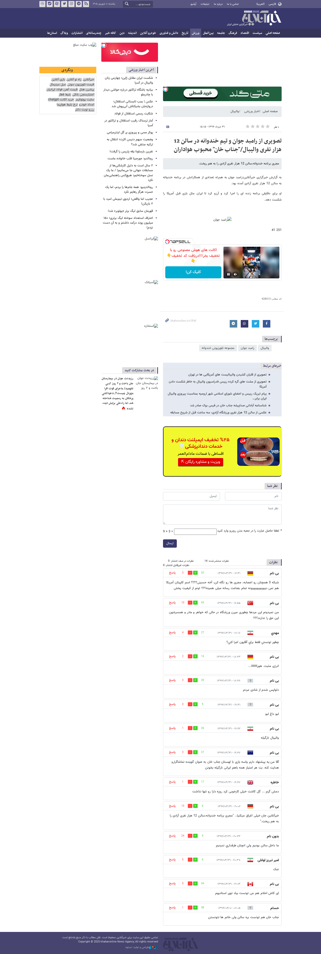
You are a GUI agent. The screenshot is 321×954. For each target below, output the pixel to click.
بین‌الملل (208, 33)
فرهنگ (232, 33)
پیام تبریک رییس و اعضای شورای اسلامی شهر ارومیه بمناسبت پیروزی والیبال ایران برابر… (217, 396)
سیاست (257, 33)
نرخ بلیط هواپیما (67, 104)
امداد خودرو (86, 104)
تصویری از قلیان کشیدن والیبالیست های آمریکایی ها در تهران (227, 374)
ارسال (170, 543)
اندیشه (132, 33)
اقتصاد (244, 33)
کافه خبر (110, 33)
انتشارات (77, 33)
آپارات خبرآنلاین (57, 4)
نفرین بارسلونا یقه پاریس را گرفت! (131, 151)
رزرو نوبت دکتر (84, 109)
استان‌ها (52, 33)
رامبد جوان (247, 348)
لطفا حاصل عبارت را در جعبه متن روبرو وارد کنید (249, 531)
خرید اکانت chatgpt (61, 99)
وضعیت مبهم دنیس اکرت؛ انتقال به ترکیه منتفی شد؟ (130, 142)
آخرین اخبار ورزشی (141, 70)
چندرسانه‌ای (93, 33)
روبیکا (42, 4)
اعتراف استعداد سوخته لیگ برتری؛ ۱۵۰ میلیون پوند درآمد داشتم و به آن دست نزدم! (128, 223)
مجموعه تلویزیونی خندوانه (218, 348)
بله (50, 4)
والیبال (234, 111)
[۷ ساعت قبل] (146, 383)
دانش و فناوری (168, 33)
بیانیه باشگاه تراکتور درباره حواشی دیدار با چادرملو (128, 92)
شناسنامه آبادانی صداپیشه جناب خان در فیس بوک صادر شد (228, 405)
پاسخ (172, 572)
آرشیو (193, 4)
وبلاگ (64, 33)
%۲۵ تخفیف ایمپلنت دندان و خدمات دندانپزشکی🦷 (200, 443)
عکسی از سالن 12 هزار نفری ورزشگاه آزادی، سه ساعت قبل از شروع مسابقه (218, 412)
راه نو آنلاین (73, 79)
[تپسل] (165, 89)
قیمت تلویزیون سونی (80, 84)
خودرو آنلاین (148, 33)
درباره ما (218, 4)
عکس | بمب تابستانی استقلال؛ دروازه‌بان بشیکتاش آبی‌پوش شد (132, 104)
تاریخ (185, 33)
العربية (260, 4)
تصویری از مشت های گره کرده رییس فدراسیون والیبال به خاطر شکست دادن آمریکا (218, 384)
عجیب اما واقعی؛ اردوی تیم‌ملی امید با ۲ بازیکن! (128, 201)
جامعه (221, 33)
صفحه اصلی (273, 33)
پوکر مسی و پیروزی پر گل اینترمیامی (130, 132)
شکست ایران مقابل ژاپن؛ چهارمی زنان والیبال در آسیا (129, 80)
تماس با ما (233, 4)
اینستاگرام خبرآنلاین (71, 4)
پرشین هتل (86, 89)
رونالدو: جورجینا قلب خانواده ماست (130, 158)
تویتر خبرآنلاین (64, 4)
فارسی (272, 4)
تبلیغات (205, 4)
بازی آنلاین (58, 79)
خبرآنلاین (254, 19)
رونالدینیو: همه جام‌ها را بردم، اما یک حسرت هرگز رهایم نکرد (129, 190)
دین (122, 33)
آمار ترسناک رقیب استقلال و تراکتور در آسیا (128, 123)
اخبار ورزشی (251, 111)
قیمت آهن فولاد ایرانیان (61, 89)
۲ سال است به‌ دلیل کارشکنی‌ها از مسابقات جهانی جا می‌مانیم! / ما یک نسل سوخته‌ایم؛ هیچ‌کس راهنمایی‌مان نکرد (128, 173)
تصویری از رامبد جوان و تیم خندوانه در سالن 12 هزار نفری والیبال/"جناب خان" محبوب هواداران (228, 145)
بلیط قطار (65, 94)
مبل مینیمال (58, 84)
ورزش (195, 33)
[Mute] (235, 274)
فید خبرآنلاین (86, 4)
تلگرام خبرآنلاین (79, 4)
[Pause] (228, 274)
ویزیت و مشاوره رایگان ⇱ (200, 462)
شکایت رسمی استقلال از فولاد (133, 113)
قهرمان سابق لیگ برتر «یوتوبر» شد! (130, 211)
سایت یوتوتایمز (84, 99)
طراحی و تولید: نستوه (137, 947)
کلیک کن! (193, 272)
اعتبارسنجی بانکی (83, 94)
